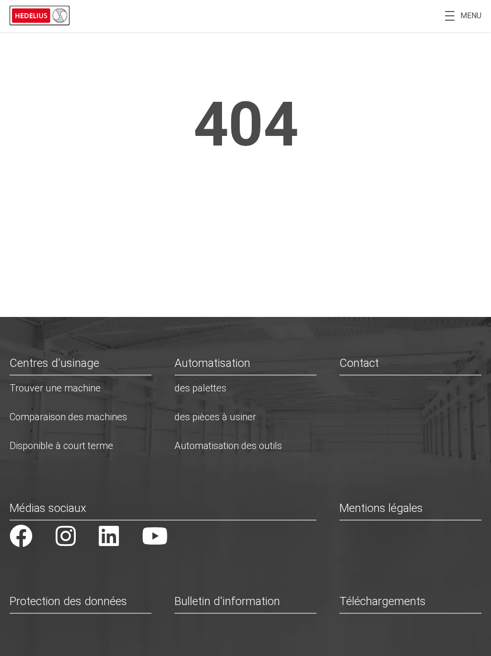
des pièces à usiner (215, 417)
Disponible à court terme (61, 445)
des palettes (200, 388)
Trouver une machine (55, 388)
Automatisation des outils (228, 445)
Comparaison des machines (68, 417)
